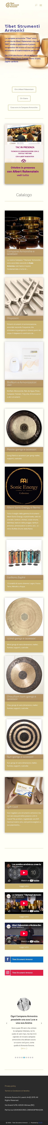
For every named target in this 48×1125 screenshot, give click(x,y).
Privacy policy (10, 1086)
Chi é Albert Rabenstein (24, 89)
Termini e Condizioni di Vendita (17, 1091)
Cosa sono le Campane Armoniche (24, 107)
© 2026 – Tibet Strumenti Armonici (17, 1123)
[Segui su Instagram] (7, 972)
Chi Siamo (24, 98)
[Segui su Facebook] (7, 959)
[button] (15, 1057)
